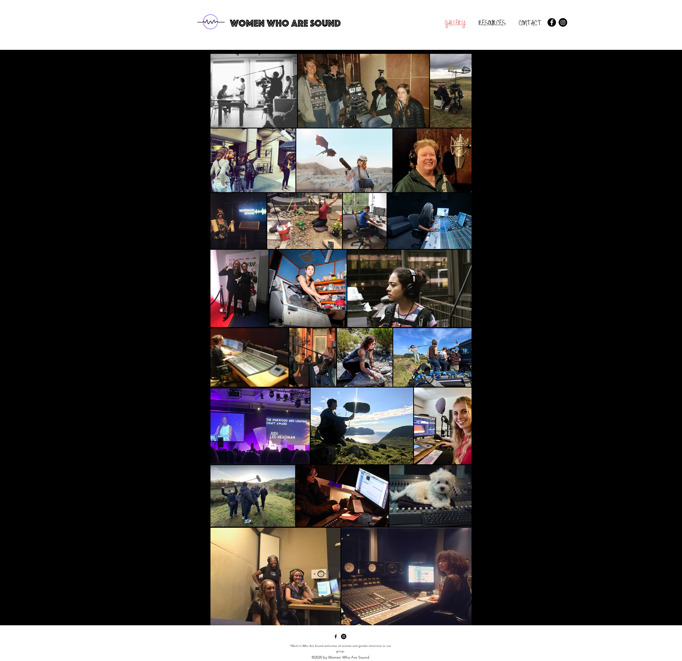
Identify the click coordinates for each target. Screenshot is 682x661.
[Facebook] (551, 22)
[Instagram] (563, 22)
